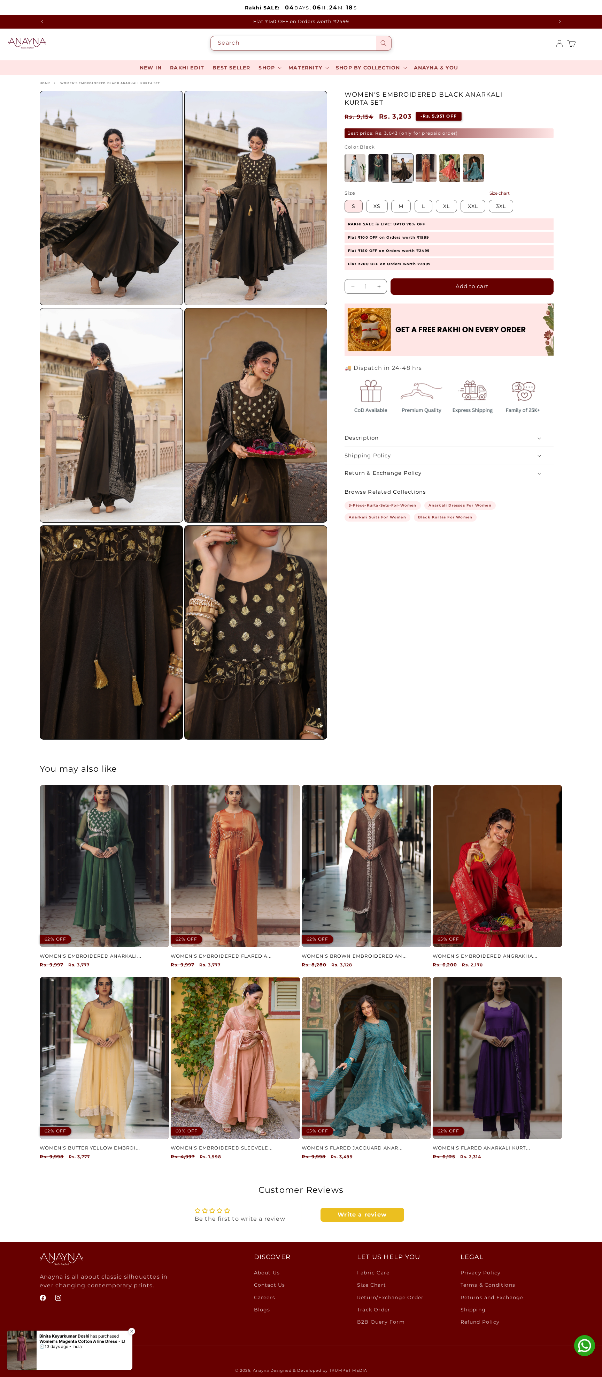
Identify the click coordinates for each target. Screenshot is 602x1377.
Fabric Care (373, 1273)
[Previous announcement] (42, 21)
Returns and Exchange (492, 1297)
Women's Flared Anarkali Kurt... (481, 1148)
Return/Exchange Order (390, 1297)
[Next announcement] (560, 21)
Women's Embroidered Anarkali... (90, 956)
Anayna (261, 1370)
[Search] (383, 43)
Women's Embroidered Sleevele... (222, 1148)
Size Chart (371, 1285)
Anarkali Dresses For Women (460, 505)
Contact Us (269, 1285)
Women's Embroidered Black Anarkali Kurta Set (110, 83)
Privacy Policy (481, 1273)
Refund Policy (480, 1322)
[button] (269, 67)
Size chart (499, 193)
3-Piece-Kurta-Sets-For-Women (383, 505)
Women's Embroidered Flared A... (221, 956)
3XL (501, 206)
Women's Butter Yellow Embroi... (90, 1148)
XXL (473, 206)
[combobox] (301, 43)
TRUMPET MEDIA (348, 1370)
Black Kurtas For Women (445, 517)
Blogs (262, 1310)
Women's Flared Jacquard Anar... (352, 1148)
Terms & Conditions (488, 1285)
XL (446, 206)
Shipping (473, 1310)
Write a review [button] (362, 1214)
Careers (264, 1297)
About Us (267, 1273)
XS (376, 206)
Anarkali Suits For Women (377, 517)
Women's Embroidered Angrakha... (485, 956)
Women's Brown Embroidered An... (354, 956)
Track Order (373, 1310)
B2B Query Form (381, 1322)
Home (45, 83)
